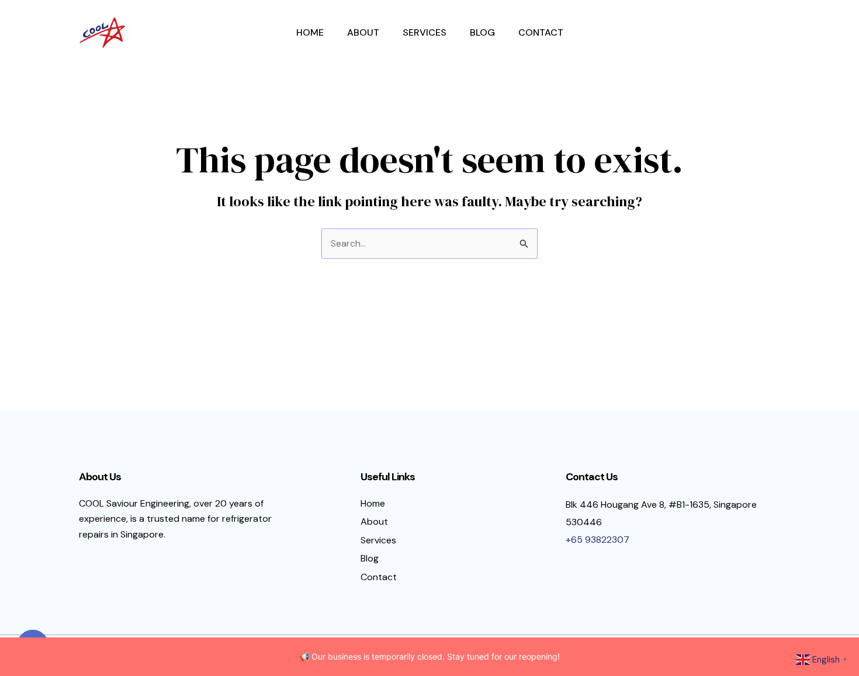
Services (424, 32)
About (363, 32)
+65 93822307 (597, 539)
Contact (540, 32)
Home (310, 32)
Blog (482, 32)
